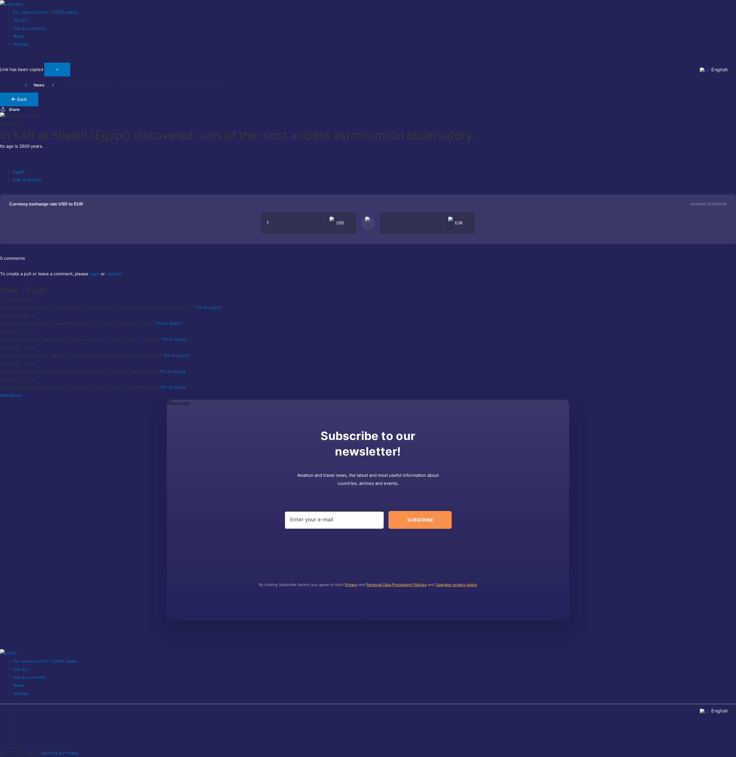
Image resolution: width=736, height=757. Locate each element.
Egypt (18, 171)
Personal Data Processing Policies (396, 584)
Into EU (20, 20)
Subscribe (420, 520)
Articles (21, 44)
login (94, 273)
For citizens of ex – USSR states (45, 12)
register (114, 273)
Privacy (351, 584)
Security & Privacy (59, 753)
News (18, 36)
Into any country (29, 28)
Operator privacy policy (456, 584)
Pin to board (208, 307)
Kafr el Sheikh (27, 179)
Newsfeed (10, 395)
